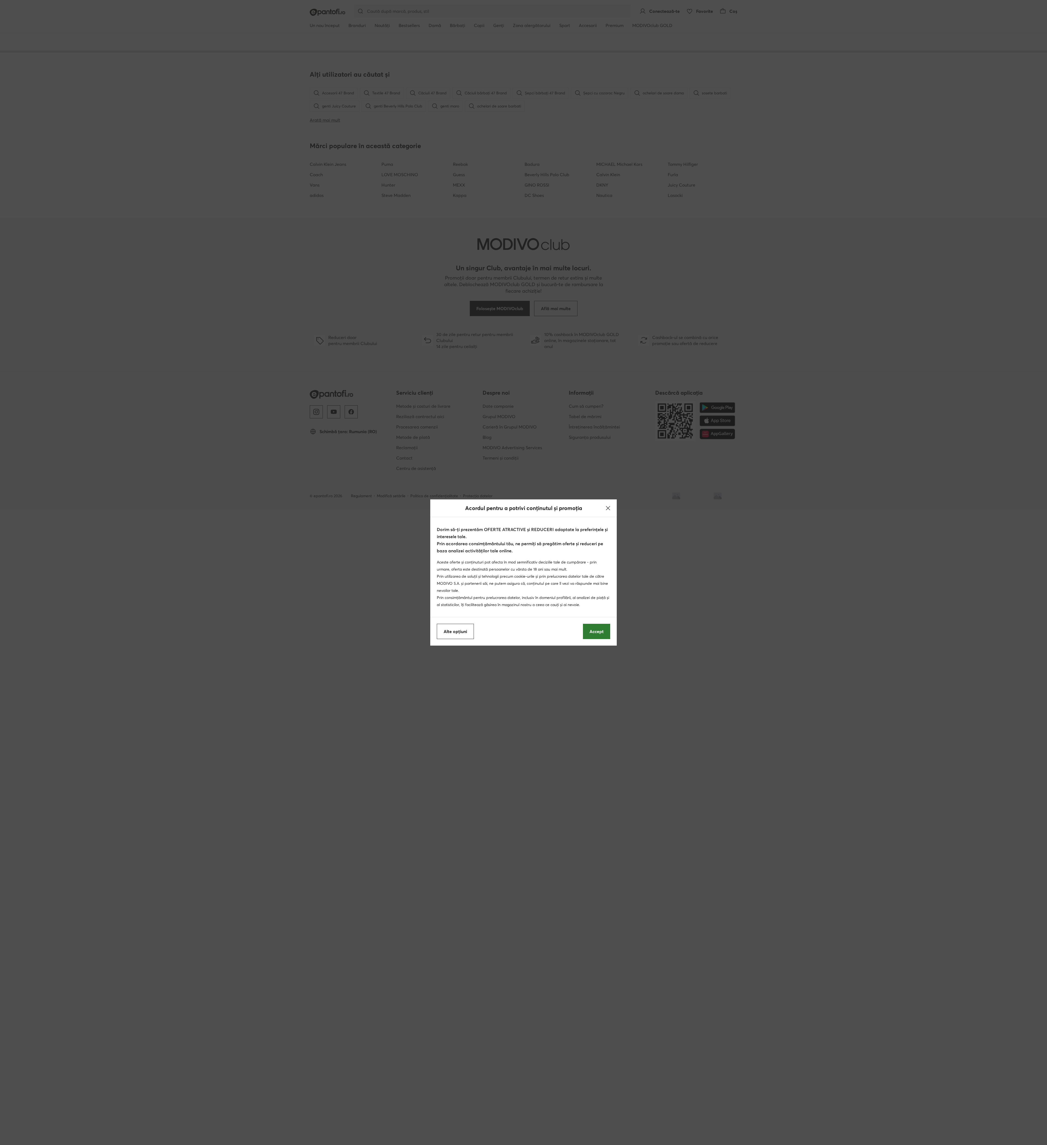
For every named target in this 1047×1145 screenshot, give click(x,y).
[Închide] (608, 508)
